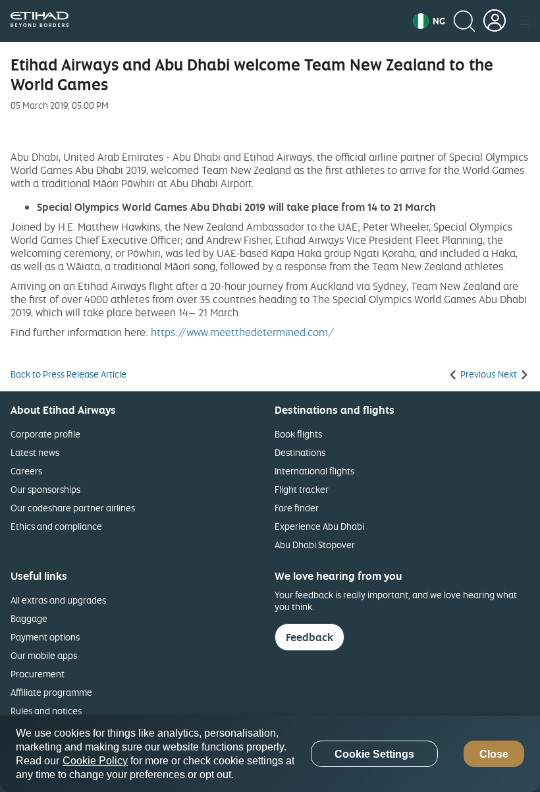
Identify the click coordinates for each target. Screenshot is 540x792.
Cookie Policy (95, 760)
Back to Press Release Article (68, 374)
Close (493, 754)
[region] (270, 754)
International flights (314, 471)
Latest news (35, 452)
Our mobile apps (44, 655)
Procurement (38, 673)
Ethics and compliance (56, 526)
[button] (429, 21)
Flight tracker (302, 489)
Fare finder (297, 507)
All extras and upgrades (58, 600)
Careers (26, 471)
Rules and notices (46, 710)
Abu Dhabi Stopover (315, 544)
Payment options (45, 637)
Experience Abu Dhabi (319, 526)
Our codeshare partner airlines (73, 507)
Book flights (298, 434)
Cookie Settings (374, 754)
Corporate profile (45, 434)
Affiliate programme (51, 692)
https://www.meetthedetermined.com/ (242, 332)
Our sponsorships (45, 489)
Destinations (300, 452)
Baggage (29, 618)
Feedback (309, 637)
